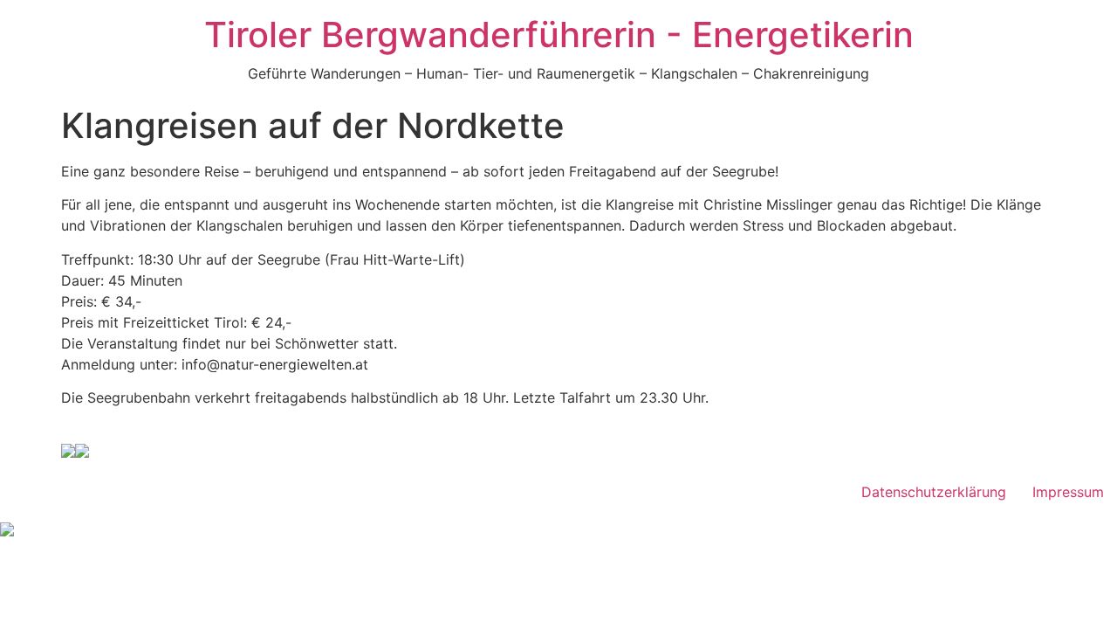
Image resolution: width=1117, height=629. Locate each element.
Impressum (1068, 492)
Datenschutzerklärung (933, 492)
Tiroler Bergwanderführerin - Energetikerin (559, 34)
